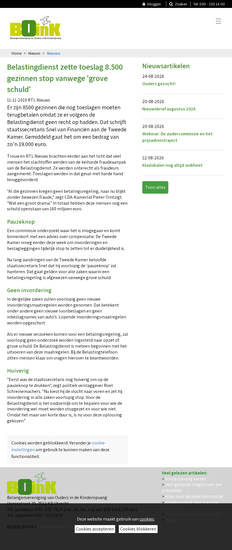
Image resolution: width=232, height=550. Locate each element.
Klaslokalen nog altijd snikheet (172, 165)
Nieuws (34, 53)
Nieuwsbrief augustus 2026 (169, 109)
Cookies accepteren (95, 529)
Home (17, 53)
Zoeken (180, 4)
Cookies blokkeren (138, 529)
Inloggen (153, 4)
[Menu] (217, 21)
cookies (146, 519)
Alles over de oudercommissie (194, 496)
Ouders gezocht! (158, 84)
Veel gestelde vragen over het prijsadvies (192, 487)
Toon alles (155, 187)
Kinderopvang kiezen (185, 479)
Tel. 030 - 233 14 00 (209, 4)
